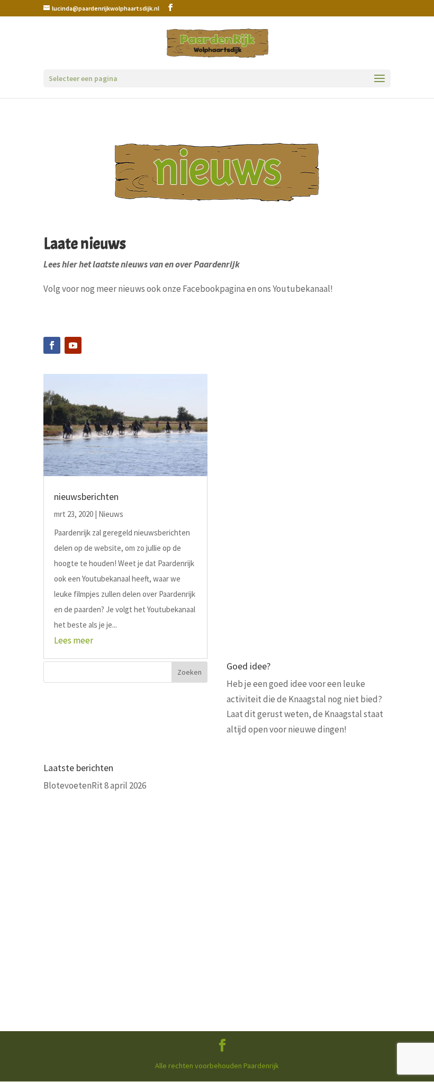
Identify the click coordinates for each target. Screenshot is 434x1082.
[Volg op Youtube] (73, 345)
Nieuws (110, 514)
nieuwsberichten (86, 496)
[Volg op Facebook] (51, 345)
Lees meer (73, 640)
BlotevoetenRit (73, 785)
